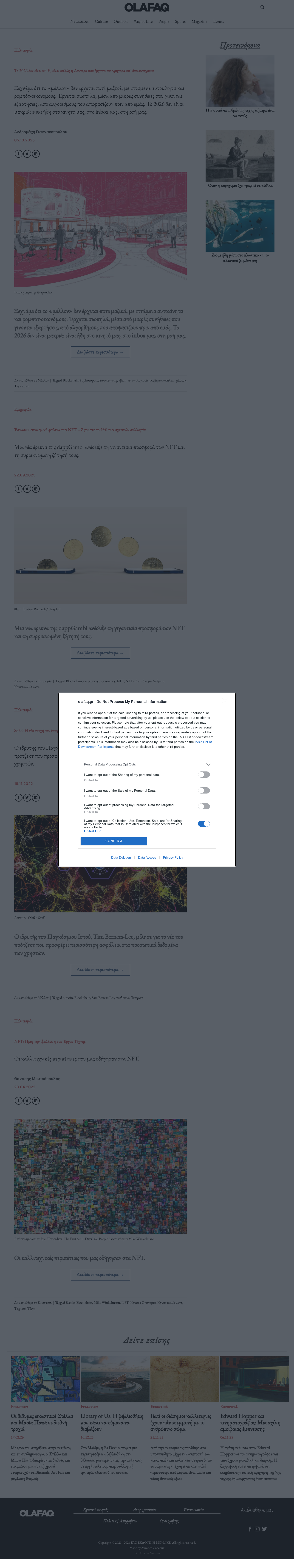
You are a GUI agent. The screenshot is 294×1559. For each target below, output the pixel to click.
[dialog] (147, 779)
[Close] (226, 702)
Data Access (147, 857)
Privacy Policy (173, 857)
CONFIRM (113, 841)
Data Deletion (121, 857)
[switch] (204, 774)
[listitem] (147, 764)
